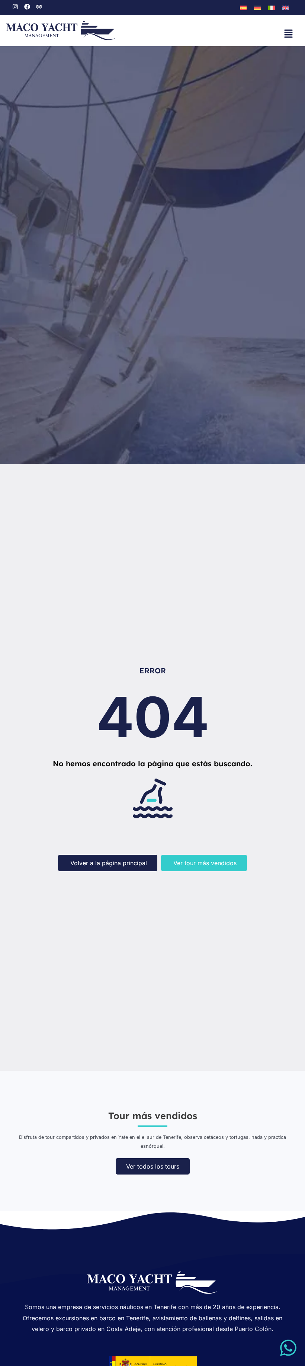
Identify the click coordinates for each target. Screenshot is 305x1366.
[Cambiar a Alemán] (257, 7)
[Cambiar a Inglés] (286, 7)
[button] (288, 34)
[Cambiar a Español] (243, 7)
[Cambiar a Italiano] (271, 7)
